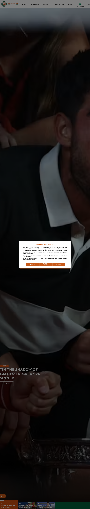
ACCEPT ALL (59, 264)
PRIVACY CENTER (45, 264)
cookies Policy (31, 259)
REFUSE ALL (33, 264)
